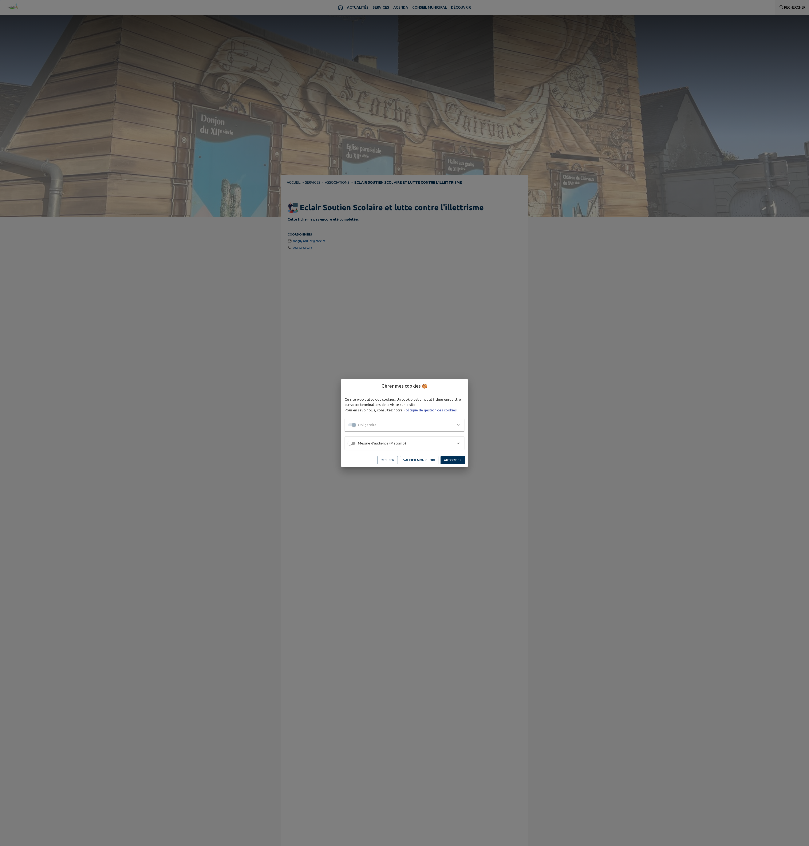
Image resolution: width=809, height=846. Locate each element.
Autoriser (453, 460)
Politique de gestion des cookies (430, 410)
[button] (404, 424)
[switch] (350, 443)
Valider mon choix (419, 460)
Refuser (387, 460)
